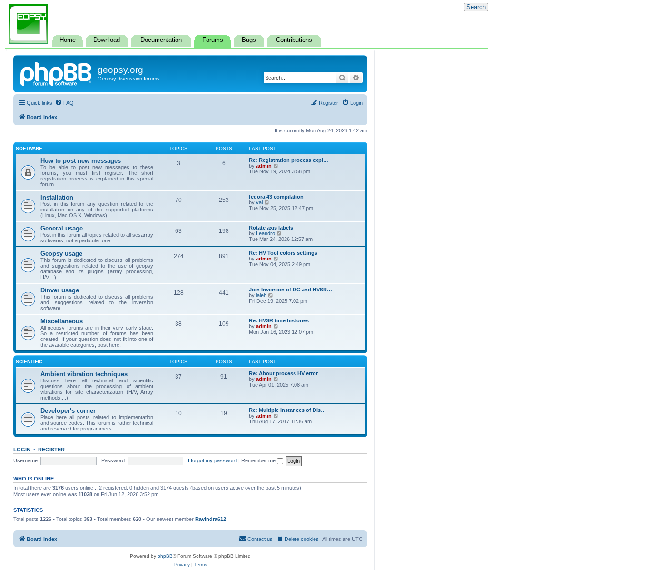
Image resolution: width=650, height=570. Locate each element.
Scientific (29, 361)
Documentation (161, 40)
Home (67, 40)
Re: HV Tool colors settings (283, 253)
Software (29, 148)
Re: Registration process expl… (288, 160)
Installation (56, 197)
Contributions (294, 40)
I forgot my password (212, 460)
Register (51, 449)
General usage (61, 228)
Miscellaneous (61, 321)
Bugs (249, 40)
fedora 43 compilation (276, 197)
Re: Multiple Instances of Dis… (287, 410)
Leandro (265, 233)
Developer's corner (68, 410)
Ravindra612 (210, 519)
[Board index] (57, 73)
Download (106, 40)
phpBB (165, 556)
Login (21, 449)
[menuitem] (64, 103)
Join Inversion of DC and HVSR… (290, 289)
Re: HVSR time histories (279, 320)
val (259, 202)
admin (264, 166)
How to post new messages (80, 160)
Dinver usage (59, 290)
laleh (261, 295)
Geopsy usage (61, 253)
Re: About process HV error (283, 373)
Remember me (259, 460)
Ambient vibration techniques (84, 374)
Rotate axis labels (271, 227)
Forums (212, 40)
